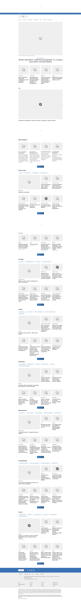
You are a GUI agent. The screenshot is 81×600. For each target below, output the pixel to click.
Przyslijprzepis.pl (55, 584)
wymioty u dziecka (30, 412)
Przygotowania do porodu (45, 323)
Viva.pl (19, 585)
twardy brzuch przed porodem (50, 311)
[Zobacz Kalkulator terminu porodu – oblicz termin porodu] (29, 323)
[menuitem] (20, 19)
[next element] (62, 75)
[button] (40, 167)
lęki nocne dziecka (38, 412)
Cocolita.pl (42, 585)
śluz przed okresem (44, 172)
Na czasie (19, 13)
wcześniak (37, 364)
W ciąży (19, 331)
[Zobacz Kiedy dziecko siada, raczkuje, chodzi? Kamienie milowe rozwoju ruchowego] (46, 371)
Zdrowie (31, 397)
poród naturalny (21, 311)
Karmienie (20, 397)
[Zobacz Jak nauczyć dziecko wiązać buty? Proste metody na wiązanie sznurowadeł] (57, 468)
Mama (31, 242)
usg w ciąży (21, 261)
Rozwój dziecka (21, 430)
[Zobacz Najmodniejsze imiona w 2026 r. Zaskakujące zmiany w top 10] (57, 70)
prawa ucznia (45, 514)
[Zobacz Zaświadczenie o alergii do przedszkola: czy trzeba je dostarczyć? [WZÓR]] (46, 468)
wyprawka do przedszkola (45, 463)
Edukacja (42, 75)
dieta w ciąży (38, 261)
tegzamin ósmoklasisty (23, 516)
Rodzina (53, 242)
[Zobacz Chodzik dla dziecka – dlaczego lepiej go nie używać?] (29, 422)
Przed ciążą (20, 190)
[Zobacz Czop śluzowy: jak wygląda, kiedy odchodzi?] (57, 340)
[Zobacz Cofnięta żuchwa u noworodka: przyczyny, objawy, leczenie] (57, 392)
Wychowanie (32, 75)
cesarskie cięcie (29, 311)
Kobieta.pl (42, 582)
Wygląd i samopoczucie (56, 293)
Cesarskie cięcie (55, 323)
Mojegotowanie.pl (55, 582)
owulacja (20, 172)
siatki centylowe (22, 412)
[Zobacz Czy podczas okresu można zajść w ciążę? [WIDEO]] (46, 198)
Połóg (19, 345)
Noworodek (54, 397)
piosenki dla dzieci (58, 412)
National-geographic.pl (21, 584)
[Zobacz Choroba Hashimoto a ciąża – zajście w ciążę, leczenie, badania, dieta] (46, 178)
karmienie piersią (30, 364)
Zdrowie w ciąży (21, 279)
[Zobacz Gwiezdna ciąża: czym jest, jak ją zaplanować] (35, 198)
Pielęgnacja (43, 397)
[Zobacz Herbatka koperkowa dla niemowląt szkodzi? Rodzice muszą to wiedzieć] (57, 371)
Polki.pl (42, 584)
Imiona (53, 75)
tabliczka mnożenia (22, 514)
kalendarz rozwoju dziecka (48, 412)
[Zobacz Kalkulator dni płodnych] (29, 182)
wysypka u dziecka (22, 364)
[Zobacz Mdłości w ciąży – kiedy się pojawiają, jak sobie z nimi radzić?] (29, 271)
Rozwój (19, 383)
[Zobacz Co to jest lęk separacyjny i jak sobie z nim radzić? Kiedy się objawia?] (29, 472)
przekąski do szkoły (38, 514)
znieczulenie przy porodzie (39, 311)
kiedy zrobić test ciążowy (47, 261)
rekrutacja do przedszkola (23, 463)
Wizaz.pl (31, 585)
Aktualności (20, 75)
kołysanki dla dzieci (45, 364)
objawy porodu (21, 313)
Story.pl (54, 585)
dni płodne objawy (35, 172)
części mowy (30, 514)
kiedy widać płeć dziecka (29, 261)
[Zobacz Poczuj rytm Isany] (35, 237)
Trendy (19, 242)
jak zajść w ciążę (27, 172)
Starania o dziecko (21, 203)
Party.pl (31, 584)
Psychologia (54, 473)
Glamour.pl (31, 582)
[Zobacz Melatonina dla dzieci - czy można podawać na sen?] (46, 418)
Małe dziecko (43, 242)
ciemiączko (52, 364)
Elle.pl (19, 582)
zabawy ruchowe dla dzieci (34, 463)
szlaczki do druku (54, 463)
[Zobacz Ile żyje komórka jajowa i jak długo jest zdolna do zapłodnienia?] (57, 198)
